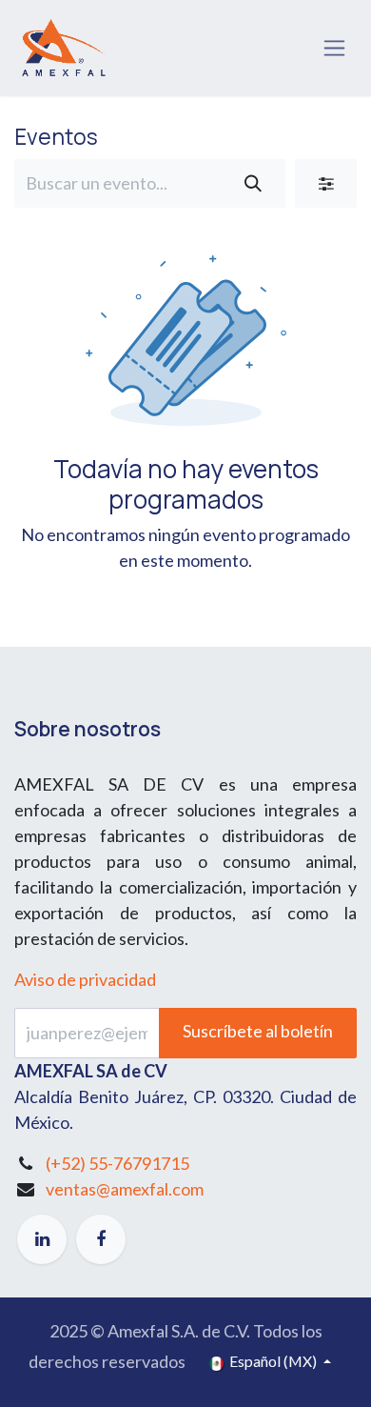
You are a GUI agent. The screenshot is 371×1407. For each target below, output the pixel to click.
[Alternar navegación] (334, 48)
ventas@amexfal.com (125, 1188)
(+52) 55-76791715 (117, 1163)
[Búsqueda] (253, 183)
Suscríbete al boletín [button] (258, 1030)
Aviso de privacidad (85, 979)
